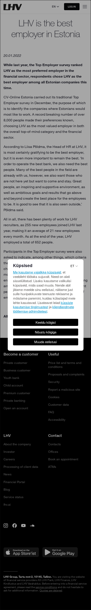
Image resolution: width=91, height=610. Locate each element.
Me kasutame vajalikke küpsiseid (37, 272)
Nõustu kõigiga (45, 332)
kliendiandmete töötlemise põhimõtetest (43, 309)
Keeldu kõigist (46, 322)
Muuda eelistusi (45, 341)
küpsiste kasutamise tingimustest (43, 304)
